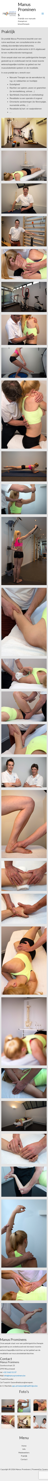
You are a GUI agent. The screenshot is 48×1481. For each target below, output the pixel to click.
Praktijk (24, 1456)
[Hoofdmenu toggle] (42, 13)
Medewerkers (24, 1452)
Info (24, 1449)
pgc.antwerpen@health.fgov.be (24, 1386)
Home (24, 1446)
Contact (24, 1459)
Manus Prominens (27, 9)
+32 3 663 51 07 (9, 1372)
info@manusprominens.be (14, 1375)
